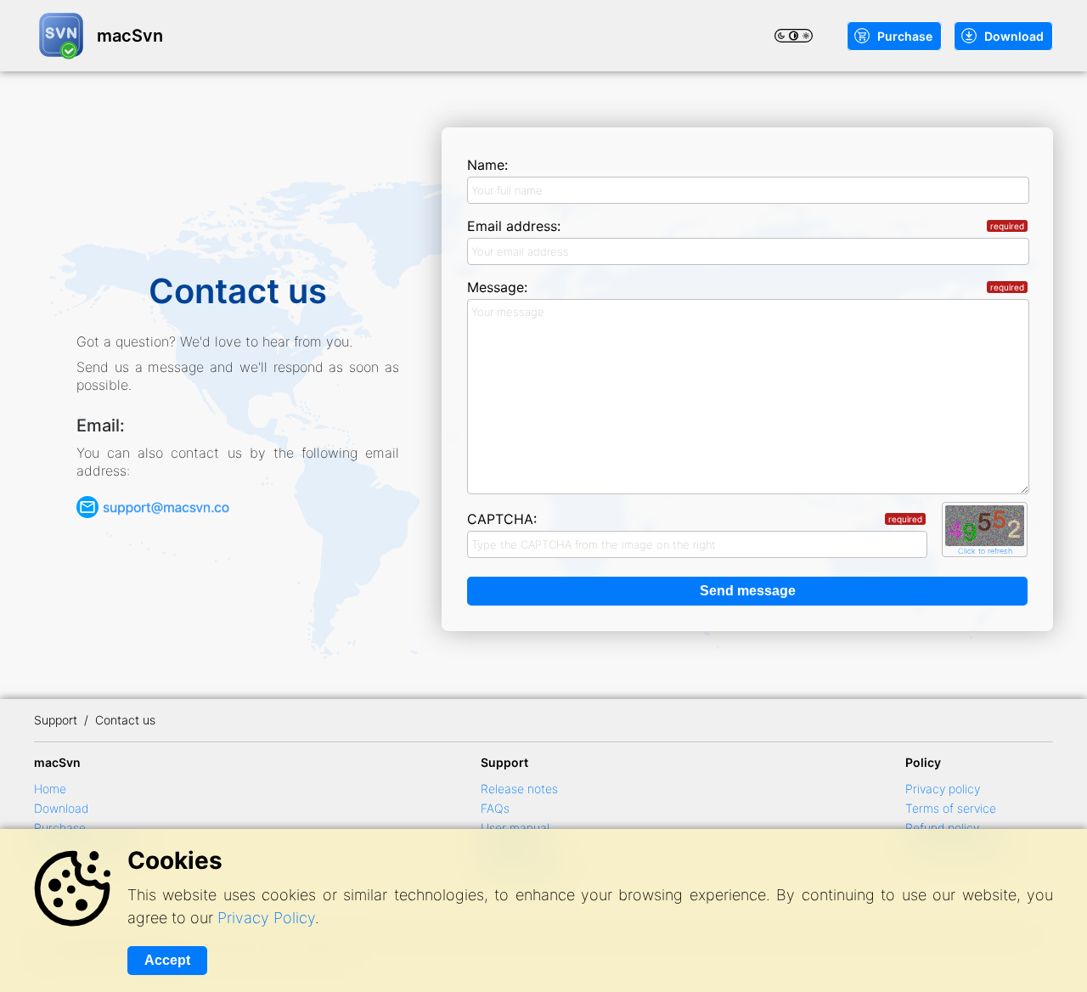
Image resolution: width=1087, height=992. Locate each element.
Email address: (745, 225)
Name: (487, 164)
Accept (167, 960)
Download (1014, 36)
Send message (748, 590)
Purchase (904, 36)
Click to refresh (985, 551)
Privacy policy (942, 788)
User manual (515, 827)
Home (50, 788)
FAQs (495, 808)
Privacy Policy (266, 918)
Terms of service (950, 808)
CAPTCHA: (694, 518)
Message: (745, 287)
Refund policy (942, 827)
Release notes (519, 788)
